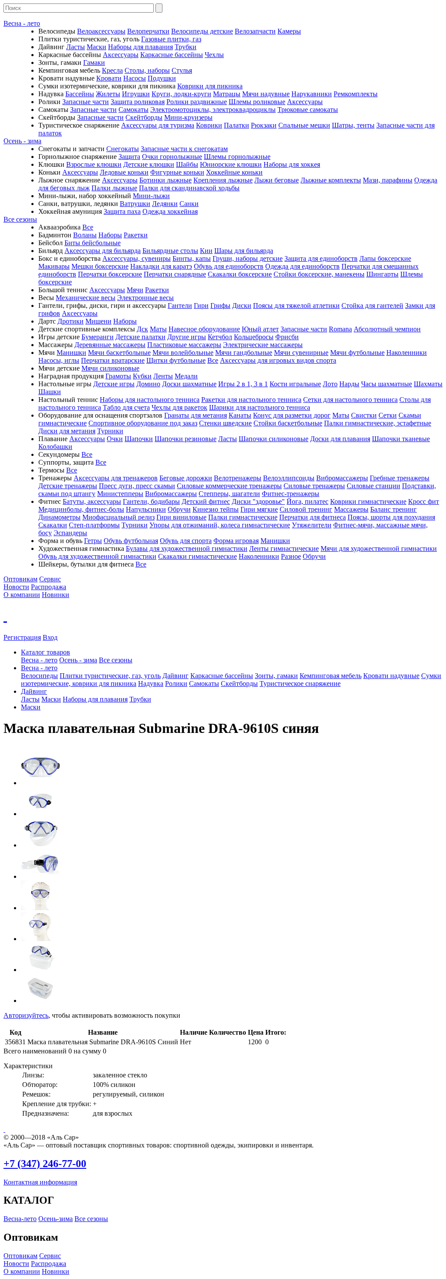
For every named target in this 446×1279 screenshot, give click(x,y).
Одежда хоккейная (170, 211)
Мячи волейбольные (182, 352)
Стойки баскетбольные (287, 423)
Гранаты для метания (195, 415)
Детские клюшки (148, 164)
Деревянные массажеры (109, 344)
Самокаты (133, 109)
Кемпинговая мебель (331, 675)
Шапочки (139, 438)
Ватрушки (135, 203)
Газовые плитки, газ (171, 39)
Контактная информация (40, 1182)
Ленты (163, 376)
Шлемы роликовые (257, 101)
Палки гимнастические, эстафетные (377, 423)
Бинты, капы (191, 258)
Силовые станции (373, 485)
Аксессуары (121, 54)
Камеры (289, 31)
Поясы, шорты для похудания (391, 517)
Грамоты (118, 376)
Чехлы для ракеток (179, 407)
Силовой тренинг (306, 509)
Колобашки (55, 446)
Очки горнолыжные (172, 156)
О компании (21, 594)
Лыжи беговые (276, 180)
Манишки (71, 352)
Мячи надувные (266, 94)
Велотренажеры (237, 478)
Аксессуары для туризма (157, 125)
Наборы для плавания (140, 47)
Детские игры (114, 384)
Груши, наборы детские (248, 258)
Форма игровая (236, 540)
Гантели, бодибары (151, 501)
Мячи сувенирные (301, 352)
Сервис (50, 579)
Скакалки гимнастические (197, 556)
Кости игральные (295, 384)
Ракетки (136, 235)
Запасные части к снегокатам (184, 148)
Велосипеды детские (202, 31)
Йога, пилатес (307, 501)
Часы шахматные (386, 384)
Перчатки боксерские (110, 274)
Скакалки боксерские (240, 274)
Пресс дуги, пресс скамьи (137, 485)
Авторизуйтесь (25, 1015)
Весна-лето (20, 1218)
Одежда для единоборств (302, 266)
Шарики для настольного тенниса (259, 407)
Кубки (142, 376)
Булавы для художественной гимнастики (186, 548)
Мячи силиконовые (110, 368)
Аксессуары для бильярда (102, 250)
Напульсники (146, 509)
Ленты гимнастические (284, 548)
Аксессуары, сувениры (136, 258)
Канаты (240, 415)
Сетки (387, 415)
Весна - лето (21, 23)
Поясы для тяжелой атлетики (296, 305)
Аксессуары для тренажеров (116, 478)
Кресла (112, 70)
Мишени (98, 321)
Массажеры (351, 509)
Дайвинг (175, 675)
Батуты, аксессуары (92, 501)
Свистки (364, 415)
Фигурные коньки (177, 172)
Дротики (70, 321)
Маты (158, 329)
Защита (129, 156)
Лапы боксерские (385, 258)
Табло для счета (126, 407)
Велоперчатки (148, 31)
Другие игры (186, 337)
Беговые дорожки (185, 478)
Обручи (179, 509)
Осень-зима (55, 1218)
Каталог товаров (45, 652)
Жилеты (108, 94)
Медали (186, 376)
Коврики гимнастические (368, 501)
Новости (16, 587)
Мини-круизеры (188, 117)
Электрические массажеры (263, 344)
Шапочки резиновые (185, 438)
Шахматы (428, 384)
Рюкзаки (264, 125)
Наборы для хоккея (292, 164)
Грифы (220, 305)
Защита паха (122, 211)
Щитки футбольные (176, 360)
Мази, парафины (387, 180)
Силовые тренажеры (314, 485)
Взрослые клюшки (94, 164)
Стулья (182, 70)
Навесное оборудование (204, 329)
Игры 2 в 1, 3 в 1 (243, 384)
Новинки (55, 594)
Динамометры (59, 517)
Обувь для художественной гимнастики (97, 556)
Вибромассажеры (342, 478)
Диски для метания (66, 431)
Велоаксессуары (101, 31)
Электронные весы (145, 297)
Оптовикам (20, 579)
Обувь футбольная (131, 540)
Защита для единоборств (321, 258)
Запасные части (85, 101)
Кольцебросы (254, 337)
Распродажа (48, 587)
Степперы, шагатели (229, 493)
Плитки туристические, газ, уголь (110, 675)
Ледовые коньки (124, 172)
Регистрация (22, 637)
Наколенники (406, 352)
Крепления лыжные (223, 180)
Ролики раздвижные (196, 101)
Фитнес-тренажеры (290, 493)
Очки (115, 438)
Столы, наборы (147, 70)
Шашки (49, 391)
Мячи (135, 290)
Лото (330, 384)
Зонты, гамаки (276, 675)
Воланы (85, 235)
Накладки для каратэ (161, 266)
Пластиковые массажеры (184, 344)
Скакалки (52, 525)
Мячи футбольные (357, 352)
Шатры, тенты (353, 125)
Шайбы (187, 164)
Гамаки (94, 62)
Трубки (185, 47)
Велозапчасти (255, 31)
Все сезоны (20, 219)
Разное (291, 556)
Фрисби (287, 337)
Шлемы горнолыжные (237, 156)
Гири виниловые (181, 517)
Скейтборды (143, 117)
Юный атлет (260, 329)
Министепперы (120, 493)
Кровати (109, 78)
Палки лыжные (114, 188)
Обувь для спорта (186, 540)
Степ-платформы (94, 525)
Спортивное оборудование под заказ (142, 423)
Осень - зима (22, 141)
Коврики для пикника (210, 86)
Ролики (176, 683)
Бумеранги (97, 337)
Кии (206, 250)
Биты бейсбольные (92, 242)
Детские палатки (140, 337)
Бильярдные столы (170, 250)
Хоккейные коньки (234, 172)
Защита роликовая (138, 101)
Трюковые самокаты (307, 109)
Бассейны (79, 94)
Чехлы (214, 54)
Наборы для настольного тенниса (149, 399)
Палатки (236, 125)
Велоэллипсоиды (288, 478)
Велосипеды (39, 675)
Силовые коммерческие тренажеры (229, 485)
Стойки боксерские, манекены (319, 274)
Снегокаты (122, 148)
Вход (50, 637)
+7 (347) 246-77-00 (44, 1163)
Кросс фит (423, 501)
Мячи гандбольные (243, 352)
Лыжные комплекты (331, 180)
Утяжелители (311, 525)
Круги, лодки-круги (181, 94)
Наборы (110, 235)
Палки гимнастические (242, 517)
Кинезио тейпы (216, 509)
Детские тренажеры (67, 485)
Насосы (134, 78)
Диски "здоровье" (258, 501)
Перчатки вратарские (113, 360)
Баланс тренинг (393, 509)
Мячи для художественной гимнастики (379, 548)
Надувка (150, 683)
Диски (241, 305)
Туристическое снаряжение (300, 683)
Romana (340, 329)
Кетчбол (220, 337)
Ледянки (165, 203)
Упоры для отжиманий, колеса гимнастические (219, 525)
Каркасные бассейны (171, 54)
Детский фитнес (206, 501)
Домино (148, 384)
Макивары (54, 266)
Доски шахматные (189, 384)
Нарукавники (311, 94)
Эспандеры (70, 533)
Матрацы (226, 94)
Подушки (162, 78)
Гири (201, 305)
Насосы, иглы (58, 360)
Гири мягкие (259, 509)
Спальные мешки (304, 125)
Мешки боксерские (99, 266)
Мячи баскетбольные (119, 352)
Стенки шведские (225, 423)
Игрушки (136, 94)
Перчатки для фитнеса (312, 517)
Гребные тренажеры (399, 478)
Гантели (180, 305)
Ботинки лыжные (165, 180)
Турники (110, 431)
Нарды (349, 384)
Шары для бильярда (243, 250)
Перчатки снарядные (175, 274)
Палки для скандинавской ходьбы (189, 188)
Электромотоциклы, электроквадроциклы (213, 109)
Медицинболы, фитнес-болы (81, 509)
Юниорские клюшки (231, 164)
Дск (142, 329)
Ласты (75, 47)
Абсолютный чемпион (387, 329)
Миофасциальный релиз (118, 517)
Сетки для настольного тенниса (350, 399)
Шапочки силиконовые (273, 438)
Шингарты (382, 274)
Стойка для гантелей (372, 305)
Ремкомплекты (356, 94)
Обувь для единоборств (229, 266)
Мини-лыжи (151, 195)
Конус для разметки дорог (292, 415)
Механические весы (85, 297)
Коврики (209, 125)
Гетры (93, 540)
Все (87, 227)
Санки (189, 203)
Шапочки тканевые (401, 438)
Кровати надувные (391, 675)
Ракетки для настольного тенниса (251, 399)
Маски (96, 47)
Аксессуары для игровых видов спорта (278, 360)
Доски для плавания (340, 438)
